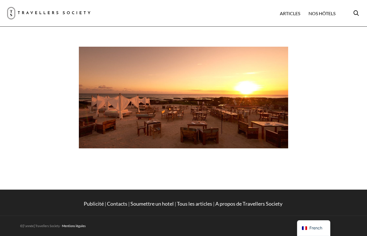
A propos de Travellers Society (249, 203)
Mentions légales (74, 226)
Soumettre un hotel (152, 203)
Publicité (94, 203)
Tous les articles (194, 203)
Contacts (117, 203)
